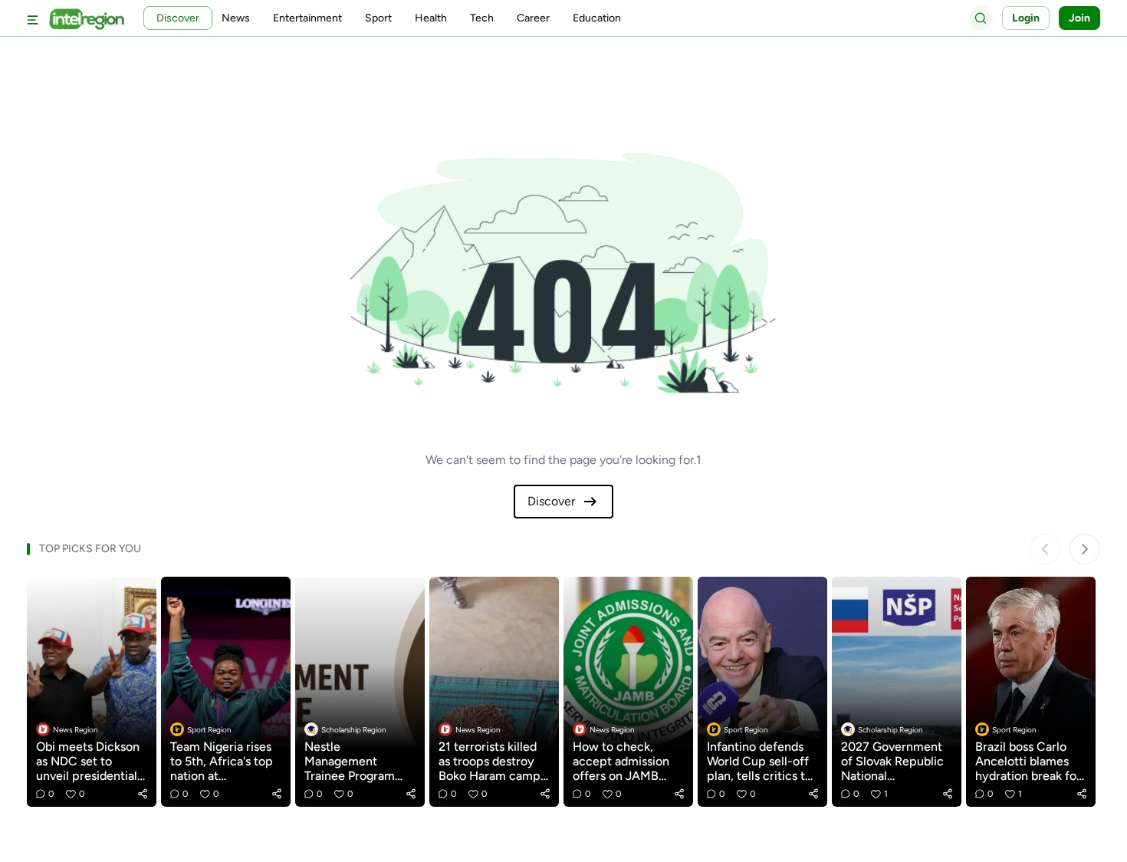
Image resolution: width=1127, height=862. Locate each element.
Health (431, 18)
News (236, 18)
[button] (142, 793)
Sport (378, 18)
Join (1079, 18)
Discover (551, 501)
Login (1026, 18)
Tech (482, 18)
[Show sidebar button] (33, 18)
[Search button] (980, 17)
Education (597, 18)
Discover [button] (177, 18)
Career (533, 18)
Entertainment (307, 18)
